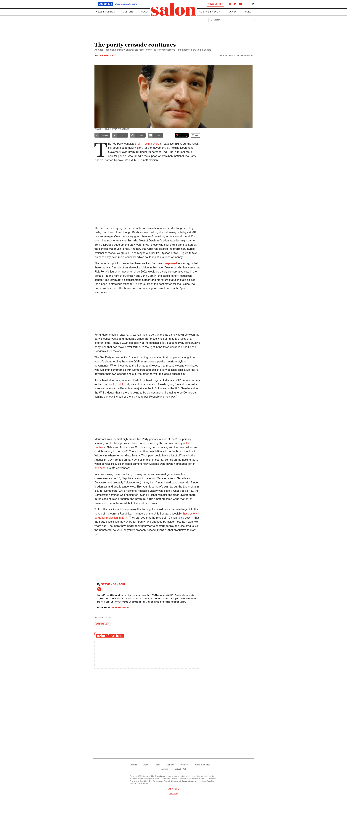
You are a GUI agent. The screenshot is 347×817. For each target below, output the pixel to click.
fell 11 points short (148, 144)
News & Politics (105, 12)
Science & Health (210, 12)
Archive (164, 769)
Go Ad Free (180, 769)
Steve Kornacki (105, 56)
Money (233, 12)
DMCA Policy (173, 794)
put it (120, 384)
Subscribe (105, 4)
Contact (170, 765)
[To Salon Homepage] (173, 9)
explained (171, 263)
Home (134, 765)
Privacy (184, 765)
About (146, 765)
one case (99, 468)
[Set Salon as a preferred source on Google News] (182, 135)
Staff (158, 765)
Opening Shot (102, 624)
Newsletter (215, 4)
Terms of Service (202, 765)
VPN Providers (173, 789)
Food (144, 12)
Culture (128, 12)
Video (248, 12)
